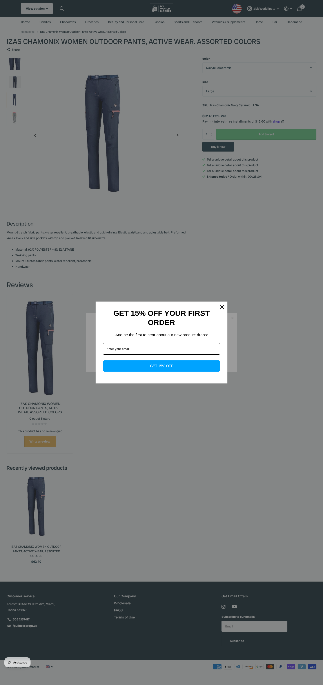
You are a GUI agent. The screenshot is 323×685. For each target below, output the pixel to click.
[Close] (222, 307)
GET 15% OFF (161, 366)
